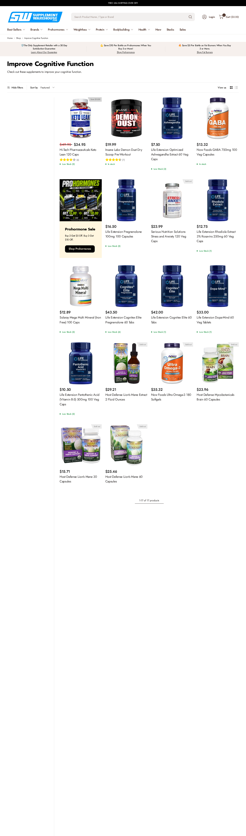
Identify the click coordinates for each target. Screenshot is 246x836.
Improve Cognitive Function (36, 38)
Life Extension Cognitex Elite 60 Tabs (171, 319)
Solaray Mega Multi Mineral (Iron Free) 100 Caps (80, 319)
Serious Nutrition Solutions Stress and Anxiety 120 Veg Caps (168, 236)
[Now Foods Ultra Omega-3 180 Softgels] (172, 363)
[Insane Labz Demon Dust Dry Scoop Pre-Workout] (126, 118)
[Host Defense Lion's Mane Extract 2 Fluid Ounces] (126, 363)
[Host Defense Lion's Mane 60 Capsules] (126, 445)
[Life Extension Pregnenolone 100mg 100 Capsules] (126, 200)
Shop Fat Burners (205, 52)
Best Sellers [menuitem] (14, 30)
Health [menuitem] (142, 30)
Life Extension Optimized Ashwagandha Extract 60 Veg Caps (169, 154)
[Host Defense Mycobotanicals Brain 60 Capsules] (218, 363)
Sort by (34, 87)
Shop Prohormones (126, 52)
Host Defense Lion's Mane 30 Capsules (78, 479)
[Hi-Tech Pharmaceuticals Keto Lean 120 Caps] (81, 118)
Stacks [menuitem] (170, 30)
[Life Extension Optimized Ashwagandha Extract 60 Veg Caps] (172, 118)
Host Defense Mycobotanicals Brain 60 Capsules (215, 397)
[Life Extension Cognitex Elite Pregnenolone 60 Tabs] (126, 286)
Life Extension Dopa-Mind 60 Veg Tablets (215, 319)
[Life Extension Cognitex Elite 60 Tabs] (172, 286)
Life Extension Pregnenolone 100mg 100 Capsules (123, 234)
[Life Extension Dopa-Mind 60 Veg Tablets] (218, 286)
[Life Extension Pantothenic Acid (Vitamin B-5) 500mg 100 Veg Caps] (81, 363)
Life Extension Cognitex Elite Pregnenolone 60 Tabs (123, 319)
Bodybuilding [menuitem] (121, 30)
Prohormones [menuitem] (56, 30)
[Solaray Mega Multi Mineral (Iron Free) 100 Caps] (81, 286)
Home (10, 38)
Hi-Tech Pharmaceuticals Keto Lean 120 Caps (78, 152)
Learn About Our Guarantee (44, 52)
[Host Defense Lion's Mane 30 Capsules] (81, 445)
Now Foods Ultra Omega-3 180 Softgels (171, 397)
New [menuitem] (158, 30)
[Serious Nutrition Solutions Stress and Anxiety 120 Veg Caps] (172, 200)
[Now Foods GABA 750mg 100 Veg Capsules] (218, 118)
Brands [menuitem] (34, 30)
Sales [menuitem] (183, 30)
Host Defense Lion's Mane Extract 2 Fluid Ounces (126, 397)
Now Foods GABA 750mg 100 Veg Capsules (217, 152)
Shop (18, 38)
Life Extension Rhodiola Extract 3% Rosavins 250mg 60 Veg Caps (216, 236)
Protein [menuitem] (100, 30)
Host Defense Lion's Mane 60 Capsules (124, 479)
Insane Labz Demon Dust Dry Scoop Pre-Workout (123, 152)
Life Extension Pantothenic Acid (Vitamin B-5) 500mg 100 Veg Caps (79, 399)
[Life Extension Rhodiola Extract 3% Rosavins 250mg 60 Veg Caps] (218, 200)
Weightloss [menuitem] (80, 30)
